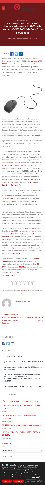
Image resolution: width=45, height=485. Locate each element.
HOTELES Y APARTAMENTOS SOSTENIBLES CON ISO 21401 (21, 433)
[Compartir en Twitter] (16, 54)
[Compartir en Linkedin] (21, 54)
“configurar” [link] (35, 477)
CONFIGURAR (31, 481)
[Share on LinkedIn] (32, 283)
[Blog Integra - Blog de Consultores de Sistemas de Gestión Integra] (24, 8)
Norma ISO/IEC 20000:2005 (12, 165)
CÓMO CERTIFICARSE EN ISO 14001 (16, 401)
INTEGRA (22, 267)
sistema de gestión (9, 198)
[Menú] (3, 8)
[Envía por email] (24, 283)
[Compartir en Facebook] (12, 54)
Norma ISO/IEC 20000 (21, 253)
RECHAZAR (18, 481)
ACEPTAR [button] (7, 481)
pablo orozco (32, 38)
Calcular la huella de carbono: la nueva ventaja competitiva (19, 416)
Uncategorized (22, 20)
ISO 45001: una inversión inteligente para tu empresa (21, 425)
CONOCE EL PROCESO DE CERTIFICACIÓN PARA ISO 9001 (21, 406)
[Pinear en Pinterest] (28, 283)
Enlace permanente (23, 293)
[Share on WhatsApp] (12, 283)
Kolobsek (12, 275)
